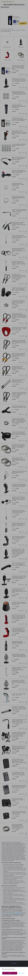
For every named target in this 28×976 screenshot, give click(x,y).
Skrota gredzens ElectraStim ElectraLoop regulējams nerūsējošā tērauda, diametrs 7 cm (19, 237)
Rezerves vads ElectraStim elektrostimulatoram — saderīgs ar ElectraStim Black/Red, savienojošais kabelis (19, 132)
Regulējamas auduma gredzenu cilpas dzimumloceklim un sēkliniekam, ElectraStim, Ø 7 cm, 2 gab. (19, 250)
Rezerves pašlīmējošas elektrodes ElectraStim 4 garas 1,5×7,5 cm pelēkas (19, 145)
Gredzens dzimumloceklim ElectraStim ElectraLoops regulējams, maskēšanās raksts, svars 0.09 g (18, 368)
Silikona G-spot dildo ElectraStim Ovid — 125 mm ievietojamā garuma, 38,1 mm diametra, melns (19, 564)
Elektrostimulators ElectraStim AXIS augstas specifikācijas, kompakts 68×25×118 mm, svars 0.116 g (19, 786)
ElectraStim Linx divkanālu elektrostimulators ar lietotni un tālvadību (18, 799)
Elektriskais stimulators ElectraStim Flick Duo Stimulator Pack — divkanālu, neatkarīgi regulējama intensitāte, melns (19, 748)
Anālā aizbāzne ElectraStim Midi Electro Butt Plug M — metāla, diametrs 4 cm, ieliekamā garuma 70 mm (19, 682)
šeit (7, 957)
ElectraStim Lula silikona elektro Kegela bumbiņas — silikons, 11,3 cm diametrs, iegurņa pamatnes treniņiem (19, 499)
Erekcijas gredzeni (8, 913)
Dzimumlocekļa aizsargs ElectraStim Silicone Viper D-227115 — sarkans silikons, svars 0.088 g (19, 328)
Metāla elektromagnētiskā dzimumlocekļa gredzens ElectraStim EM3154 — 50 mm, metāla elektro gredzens (18, 826)
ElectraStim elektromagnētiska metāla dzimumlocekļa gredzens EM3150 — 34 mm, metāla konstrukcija (18, 302)
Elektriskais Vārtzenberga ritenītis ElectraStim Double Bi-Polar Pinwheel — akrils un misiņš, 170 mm (19, 525)
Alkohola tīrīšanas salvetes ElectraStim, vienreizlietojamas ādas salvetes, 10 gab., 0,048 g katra (19, 119)
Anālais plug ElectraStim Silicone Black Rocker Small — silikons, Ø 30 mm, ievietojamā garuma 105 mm (19, 80)
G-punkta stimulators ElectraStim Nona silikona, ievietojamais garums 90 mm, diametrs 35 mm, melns (19, 485)
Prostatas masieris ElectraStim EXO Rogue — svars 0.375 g (19, 694)
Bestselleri (5, 7)
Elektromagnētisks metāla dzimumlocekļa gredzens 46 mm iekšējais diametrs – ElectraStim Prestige (18, 459)
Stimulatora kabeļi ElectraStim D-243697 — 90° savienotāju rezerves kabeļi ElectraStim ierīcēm (19, 171)
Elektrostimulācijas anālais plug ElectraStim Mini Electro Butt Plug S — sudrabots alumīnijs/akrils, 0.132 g (19, 656)
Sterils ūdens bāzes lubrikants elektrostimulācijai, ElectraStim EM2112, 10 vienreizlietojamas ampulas (18, 67)
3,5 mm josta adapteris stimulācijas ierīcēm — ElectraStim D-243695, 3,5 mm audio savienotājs (19, 210)
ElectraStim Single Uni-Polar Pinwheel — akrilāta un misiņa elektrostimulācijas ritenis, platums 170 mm (19, 263)
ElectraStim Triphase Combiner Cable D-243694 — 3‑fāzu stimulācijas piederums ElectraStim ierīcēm (19, 224)
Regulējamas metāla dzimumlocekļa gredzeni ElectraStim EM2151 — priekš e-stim (19, 472)
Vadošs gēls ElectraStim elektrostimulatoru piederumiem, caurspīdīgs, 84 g (18, 106)
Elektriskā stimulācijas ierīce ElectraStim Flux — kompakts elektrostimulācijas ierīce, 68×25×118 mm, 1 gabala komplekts (19, 761)
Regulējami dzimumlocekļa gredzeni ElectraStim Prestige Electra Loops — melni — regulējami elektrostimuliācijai (19, 394)
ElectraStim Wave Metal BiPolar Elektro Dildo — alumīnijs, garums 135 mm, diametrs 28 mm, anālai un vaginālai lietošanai (19, 708)
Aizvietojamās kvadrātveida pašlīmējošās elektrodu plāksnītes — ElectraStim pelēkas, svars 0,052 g (19, 93)
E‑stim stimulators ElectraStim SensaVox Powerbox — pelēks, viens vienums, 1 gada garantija (18, 773)
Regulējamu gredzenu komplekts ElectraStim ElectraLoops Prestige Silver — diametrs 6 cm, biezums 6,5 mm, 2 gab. (19, 342)
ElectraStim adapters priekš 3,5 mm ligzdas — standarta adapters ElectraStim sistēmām (19, 158)
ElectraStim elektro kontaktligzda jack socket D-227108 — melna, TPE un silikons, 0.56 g (19, 603)
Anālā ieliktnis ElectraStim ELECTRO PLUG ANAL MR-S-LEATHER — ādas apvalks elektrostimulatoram (19, 577)
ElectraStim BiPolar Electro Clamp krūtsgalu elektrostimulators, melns (19, 407)
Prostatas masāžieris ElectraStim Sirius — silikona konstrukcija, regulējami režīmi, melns (18, 537)
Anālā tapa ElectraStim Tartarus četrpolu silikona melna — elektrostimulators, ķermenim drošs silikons (19, 590)
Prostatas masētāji (17, 913)
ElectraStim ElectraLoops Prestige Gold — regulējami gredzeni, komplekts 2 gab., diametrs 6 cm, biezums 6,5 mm (19, 355)
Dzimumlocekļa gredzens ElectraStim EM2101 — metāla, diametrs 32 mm (18, 184)
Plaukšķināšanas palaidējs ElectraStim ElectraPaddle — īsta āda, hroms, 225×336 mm (18, 642)
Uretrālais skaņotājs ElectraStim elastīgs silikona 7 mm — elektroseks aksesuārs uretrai (18, 381)
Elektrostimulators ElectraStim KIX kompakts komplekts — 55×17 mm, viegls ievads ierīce (19, 813)
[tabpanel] (14, 22)
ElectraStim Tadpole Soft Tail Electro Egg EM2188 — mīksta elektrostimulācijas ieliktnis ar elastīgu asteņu (19, 669)
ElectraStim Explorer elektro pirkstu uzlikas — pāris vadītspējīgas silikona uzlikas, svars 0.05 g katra (19, 289)
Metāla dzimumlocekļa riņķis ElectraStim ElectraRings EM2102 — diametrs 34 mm (19, 197)
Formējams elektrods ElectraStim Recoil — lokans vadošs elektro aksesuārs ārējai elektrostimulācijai (19, 433)
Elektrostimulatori (7, 28)
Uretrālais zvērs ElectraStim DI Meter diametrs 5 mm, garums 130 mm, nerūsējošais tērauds (19, 511)
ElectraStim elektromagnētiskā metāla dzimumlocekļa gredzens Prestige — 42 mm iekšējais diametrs (18, 446)
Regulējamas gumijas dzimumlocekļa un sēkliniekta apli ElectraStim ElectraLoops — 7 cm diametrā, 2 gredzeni (19, 276)
